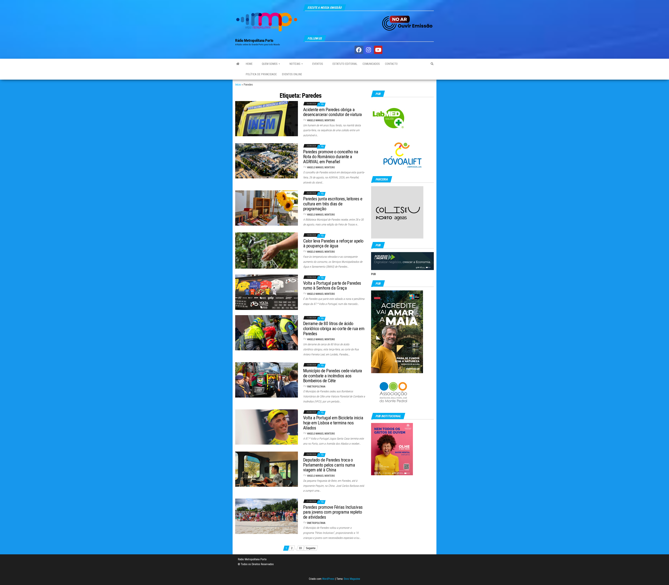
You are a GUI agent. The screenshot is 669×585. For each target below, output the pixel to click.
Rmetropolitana (316, 386)
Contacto (391, 64)
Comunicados (371, 64)
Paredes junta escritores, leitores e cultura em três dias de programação (332, 203)
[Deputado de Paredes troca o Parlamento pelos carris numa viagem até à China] (266, 469)
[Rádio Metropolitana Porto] (238, 64)
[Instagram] (368, 50)
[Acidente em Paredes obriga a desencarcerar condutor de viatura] (266, 118)
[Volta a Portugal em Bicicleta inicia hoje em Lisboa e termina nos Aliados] (266, 426)
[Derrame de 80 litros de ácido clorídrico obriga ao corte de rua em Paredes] (266, 332)
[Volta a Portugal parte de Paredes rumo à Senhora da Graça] (266, 292)
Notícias (295, 64)
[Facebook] (359, 50)
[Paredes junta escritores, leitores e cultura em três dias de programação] (266, 207)
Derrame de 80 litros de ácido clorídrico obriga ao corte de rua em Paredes (333, 328)
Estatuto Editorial (344, 64)
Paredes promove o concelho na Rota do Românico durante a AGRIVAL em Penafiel (330, 156)
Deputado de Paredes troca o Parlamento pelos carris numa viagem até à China (329, 464)
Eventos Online (292, 74)
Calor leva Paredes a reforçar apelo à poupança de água (333, 243)
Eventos (317, 64)
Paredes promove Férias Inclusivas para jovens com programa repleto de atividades (333, 512)
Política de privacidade (261, 74)
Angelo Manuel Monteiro (321, 120)
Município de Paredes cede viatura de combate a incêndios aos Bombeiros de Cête (332, 375)
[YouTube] (378, 50)
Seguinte (311, 548)
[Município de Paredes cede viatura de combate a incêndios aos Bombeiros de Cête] (266, 379)
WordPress (328, 578)
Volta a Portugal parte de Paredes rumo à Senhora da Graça (332, 285)
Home (249, 64)
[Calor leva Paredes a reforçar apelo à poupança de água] (266, 250)
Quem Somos (269, 64)
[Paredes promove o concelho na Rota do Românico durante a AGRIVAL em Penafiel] (266, 160)
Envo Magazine (352, 578)
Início (238, 84)
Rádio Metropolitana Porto (254, 40)
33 (300, 548)
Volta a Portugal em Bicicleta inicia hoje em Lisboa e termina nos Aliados (333, 422)
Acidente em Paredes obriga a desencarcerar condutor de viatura (332, 112)
